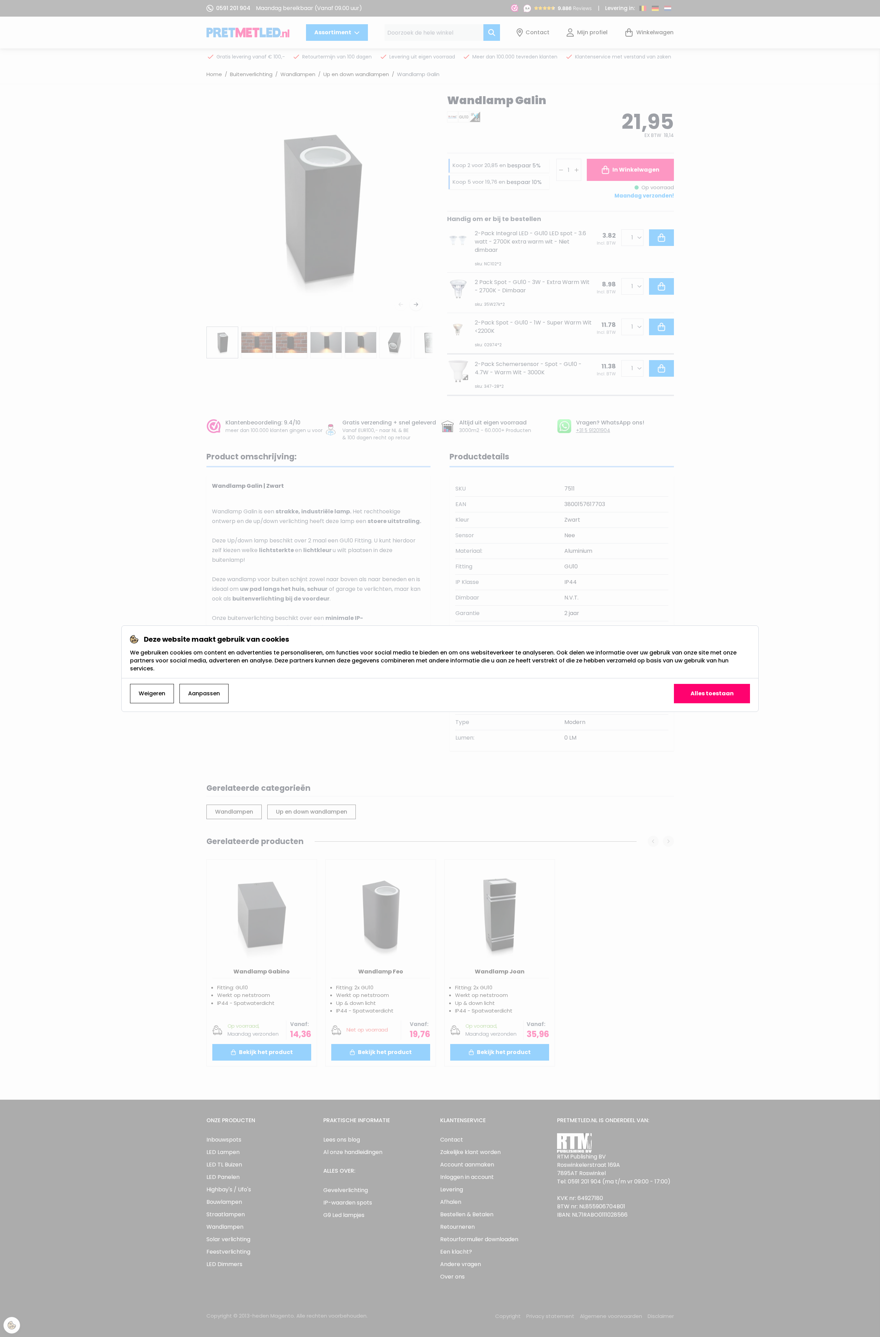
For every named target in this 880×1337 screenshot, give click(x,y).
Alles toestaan (712, 693)
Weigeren (152, 693)
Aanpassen (204, 693)
